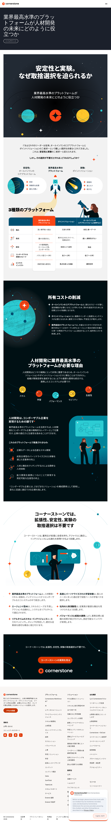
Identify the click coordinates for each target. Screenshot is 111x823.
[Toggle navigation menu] (105, 4)
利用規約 (49, 818)
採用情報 (93, 750)
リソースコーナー (96, 786)
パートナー (93, 754)
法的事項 (22, 818)
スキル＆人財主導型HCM (75, 706)
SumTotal (48, 780)
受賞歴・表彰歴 (95, 763)
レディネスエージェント (53, 710)
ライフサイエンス (73, 787)
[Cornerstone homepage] (24, 695)
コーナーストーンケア (97, 741)
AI (46, 706)
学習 (46, 759)
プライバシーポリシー (36, 818)
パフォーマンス (50, 746)
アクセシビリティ (96, 767)
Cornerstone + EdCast (97, 733)
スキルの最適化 (50, 721)
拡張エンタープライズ (52, 763)
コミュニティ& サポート (11, 730)
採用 (46, 737)
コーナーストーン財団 (97, 737)
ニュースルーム (95, 746)
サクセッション (50, 741)
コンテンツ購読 (50, 772)
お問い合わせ (8, 726)
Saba (47, 776)
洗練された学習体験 (74, 714)
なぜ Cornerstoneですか (98, 699)
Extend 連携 (49, 798)
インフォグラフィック (10, 41)
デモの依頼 (10, 711)
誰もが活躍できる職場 (74, 764)
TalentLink (48, 785)
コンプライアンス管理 (74, 718)
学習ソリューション (52, 754)
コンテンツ (49, 767)
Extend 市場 (49, 802)
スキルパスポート (51, 789)
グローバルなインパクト (98, 759)
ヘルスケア (71, 783)
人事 (46, 750)
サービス (48, 793)
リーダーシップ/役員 (97, 703)
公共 (68, 774)
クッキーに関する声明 (63, 818)
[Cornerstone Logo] (10, 3)
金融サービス (71, 779)
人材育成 (48, 726)
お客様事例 (93, 721)
